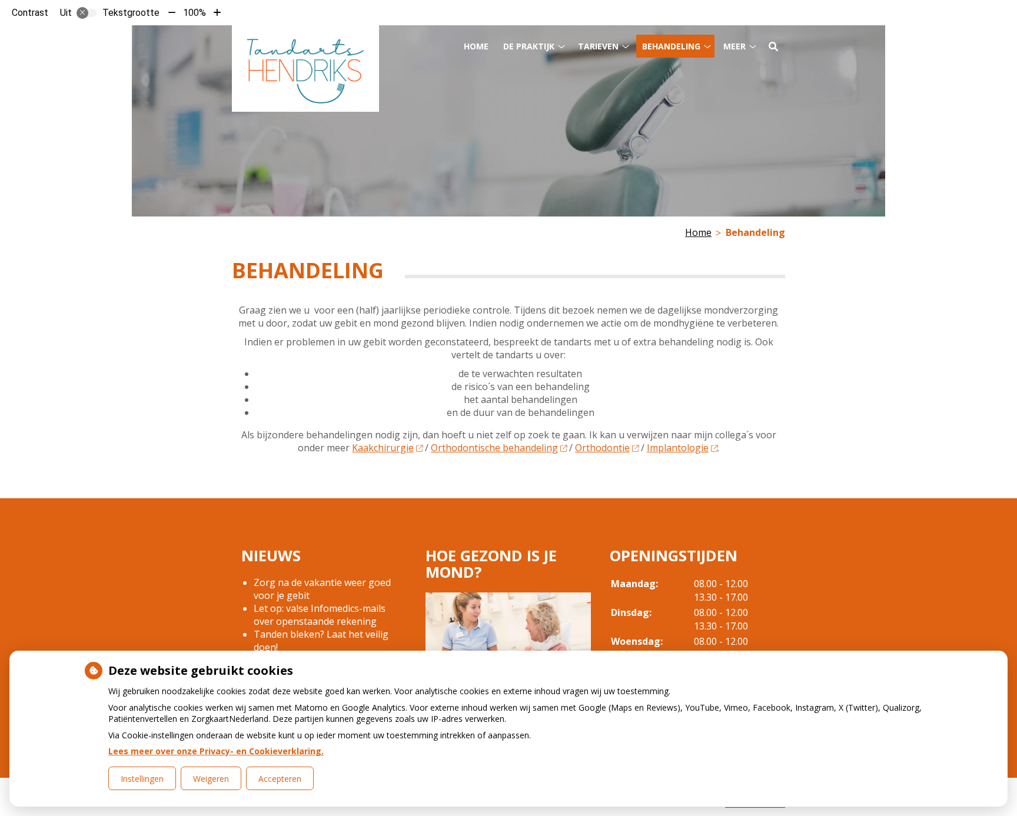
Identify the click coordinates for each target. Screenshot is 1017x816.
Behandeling (671, 46)
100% (194, 12)
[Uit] (87, 13)
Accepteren (279, 778)
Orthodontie (602, 447)
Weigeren (211, 778)
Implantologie (678, 447)
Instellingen (142, 778)
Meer (734, 46)
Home (476, 46)
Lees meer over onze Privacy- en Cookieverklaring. (216, 751)
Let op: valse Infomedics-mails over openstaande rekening (319, 615)
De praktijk (528, 46)
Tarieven (598, 46)
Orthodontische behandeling (494, 447)
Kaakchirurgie (383, 447)
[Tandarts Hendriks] (305, 68)
